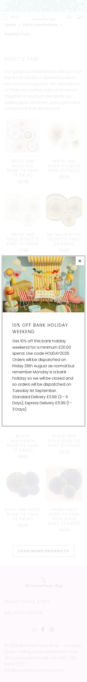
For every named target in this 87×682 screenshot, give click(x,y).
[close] (80, 260)
